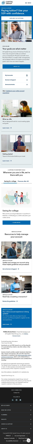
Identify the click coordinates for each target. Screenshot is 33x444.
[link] (16, 119)
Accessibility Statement (12, 441)
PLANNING (16, 415)
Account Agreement (20, 435)
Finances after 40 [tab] (23, 181)
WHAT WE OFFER (16, 410)
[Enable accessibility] (29, 440)
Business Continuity (9, 438)
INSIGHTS (16, 419)
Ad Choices (26, 441)
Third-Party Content (23, 438)
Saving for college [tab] (10, 181)
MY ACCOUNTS (16, 405)
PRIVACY (8, 435)
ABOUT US (16, 429)
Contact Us (16, 392)
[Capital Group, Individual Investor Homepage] (10, 3)
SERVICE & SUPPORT (16, 424)
